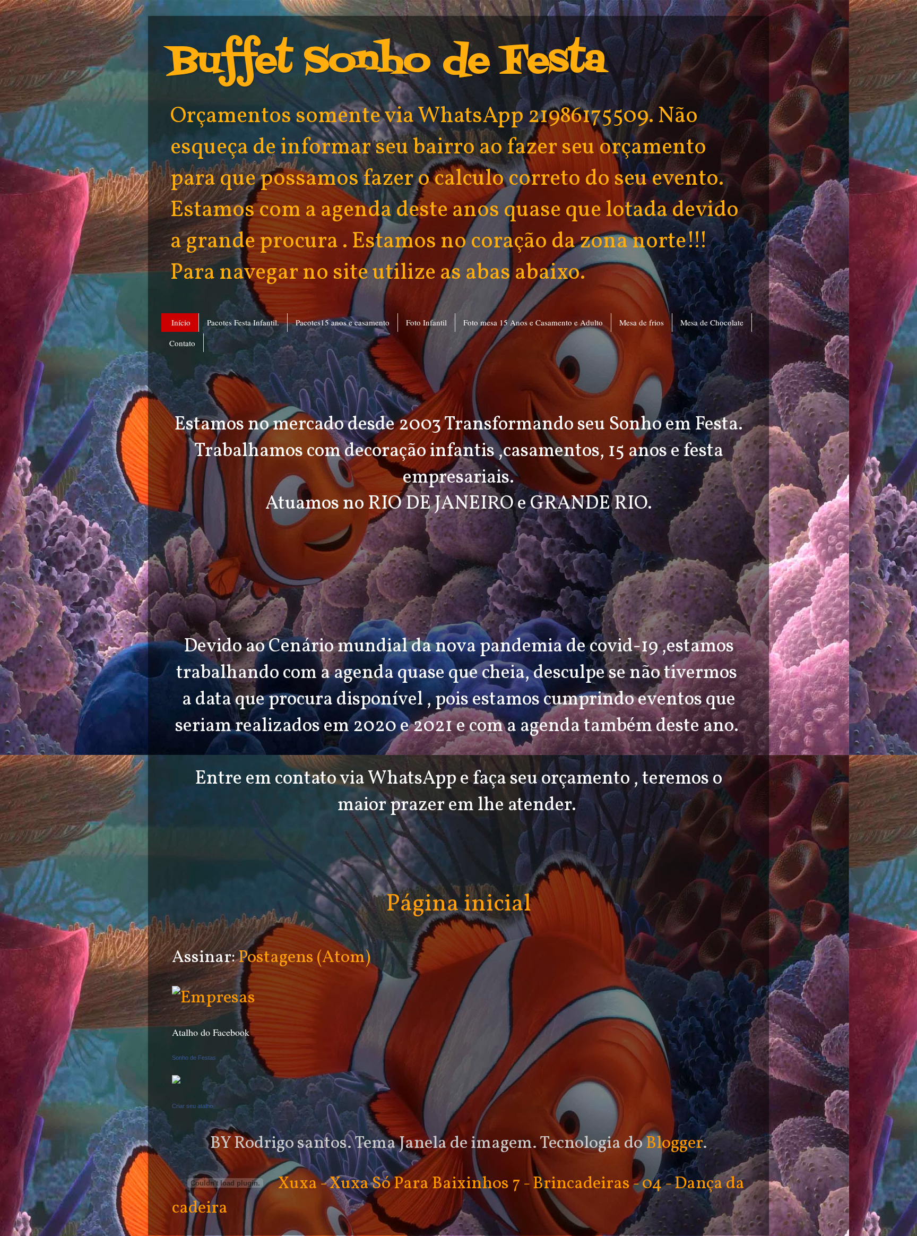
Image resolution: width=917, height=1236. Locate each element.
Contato (182, 343)
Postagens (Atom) (304, 957)
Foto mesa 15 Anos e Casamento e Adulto (533, 322)
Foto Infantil (426, 322)
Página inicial (458, 904)
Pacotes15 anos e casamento (343, 322)
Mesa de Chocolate (711, 322)
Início (181, 322)
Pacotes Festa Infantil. (243, 322)
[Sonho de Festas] (176, 1079)
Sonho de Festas (194, 1057)
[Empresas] (213, 998)
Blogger (674, 1143)
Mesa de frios (641, 322)
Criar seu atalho (192, 1106)
